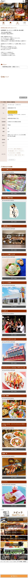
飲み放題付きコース (12, 157)
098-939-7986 (13, 112)
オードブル (10, 148)
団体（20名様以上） (18, 148)
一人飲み (19, 157)
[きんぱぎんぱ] (14, 332)
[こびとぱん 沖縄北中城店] (14, 219)
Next (26, 18)
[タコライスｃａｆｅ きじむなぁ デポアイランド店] (14, 389)
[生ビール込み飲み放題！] (14, 522)
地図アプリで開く (23, 97)
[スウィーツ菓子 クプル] (14, 191)
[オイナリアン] (14, 503)
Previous (1, 18)
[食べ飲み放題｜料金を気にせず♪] (14, 528)
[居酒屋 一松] (14, 475)
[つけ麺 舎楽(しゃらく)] (14, 247)
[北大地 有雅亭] (14, 417)
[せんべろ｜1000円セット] (14, 547)
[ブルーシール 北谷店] (14, 304)
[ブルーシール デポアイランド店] (14, 360)
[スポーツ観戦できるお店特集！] (14, 553)
